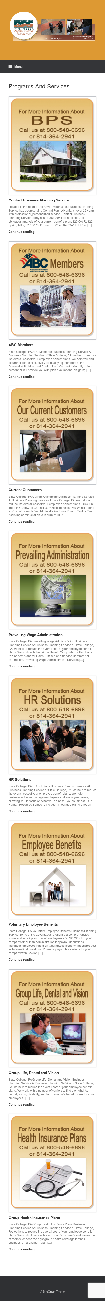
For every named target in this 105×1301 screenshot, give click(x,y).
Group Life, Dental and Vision (34, 1072)
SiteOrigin (49, 1291)
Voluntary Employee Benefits (33, 924)
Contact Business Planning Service (39, 200)
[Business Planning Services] (52, 26)
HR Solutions (20, 779)
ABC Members (21, 344)
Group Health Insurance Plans (34, 1217)
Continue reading (22, 231)
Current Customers (25, 489)
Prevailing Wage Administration (36, 634)
